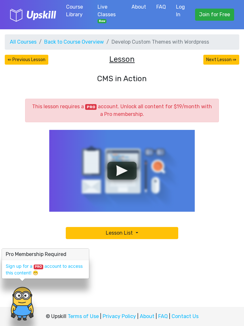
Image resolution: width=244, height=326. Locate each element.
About (139, 7)
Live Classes (107, 13)
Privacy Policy (119, 316)
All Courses (23, 42)
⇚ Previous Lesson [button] (26, 59)
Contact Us (185, 316)
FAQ (161, 7)
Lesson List (120, 233)
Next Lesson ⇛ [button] (221, 59)
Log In (180, 11)
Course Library (74, 11)
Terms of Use (83, 316)
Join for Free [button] (214, 14)
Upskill (41, 14)
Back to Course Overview (74, 42)
